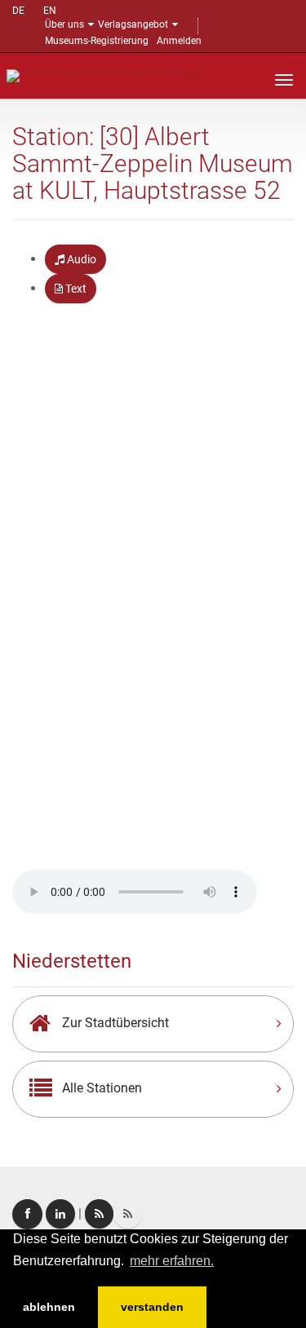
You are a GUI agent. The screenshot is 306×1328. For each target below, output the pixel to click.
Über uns (64, 24)
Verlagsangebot (133, 24)
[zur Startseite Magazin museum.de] (105, 74)
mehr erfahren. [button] (172, 1261)
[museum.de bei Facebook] (27, 1214)
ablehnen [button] (49, 1306)
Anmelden (179, 40)
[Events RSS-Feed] (99, 1214)
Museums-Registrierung (97, 40)
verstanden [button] (152, 1306)
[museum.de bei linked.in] (60, 1214)
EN (49, 10)
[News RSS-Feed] (127, 1214)
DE (18, 10)
